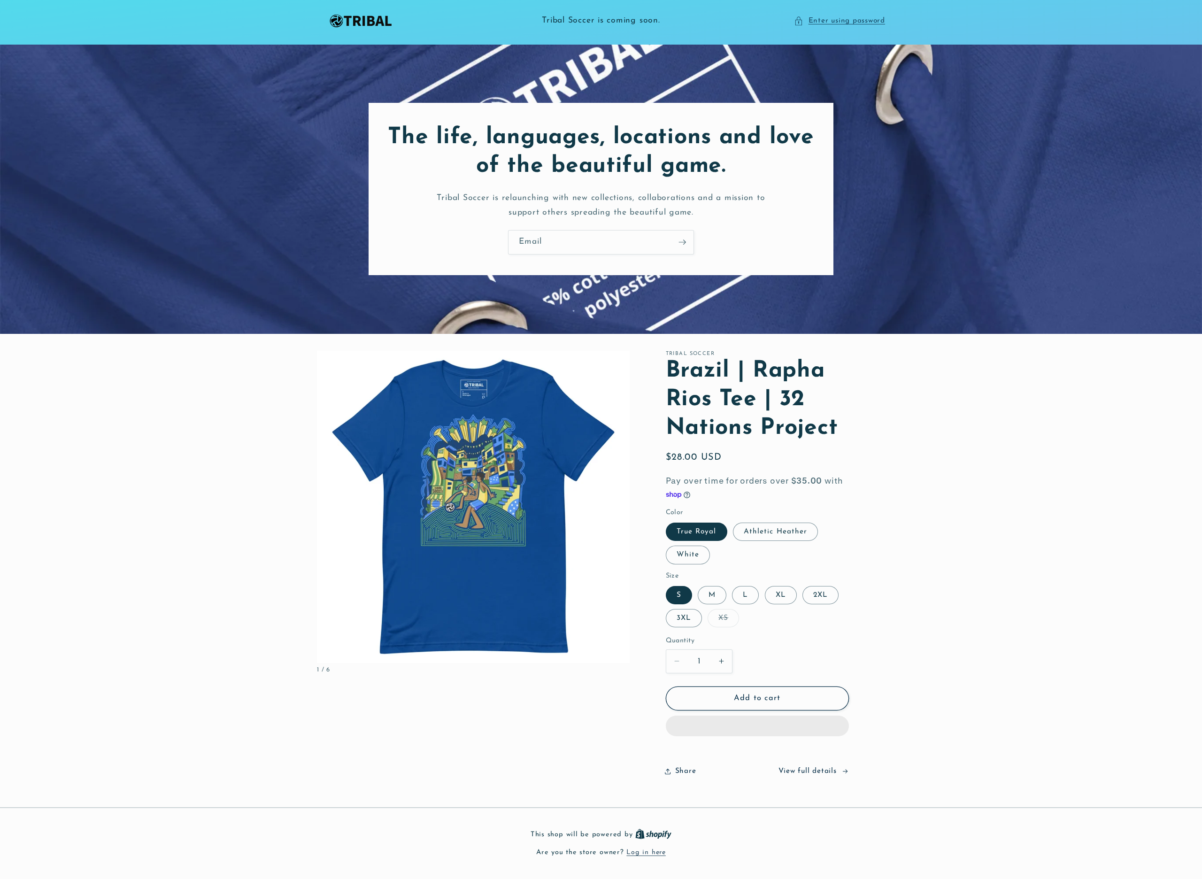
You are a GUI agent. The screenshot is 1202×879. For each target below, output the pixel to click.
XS (728, 620)
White (688, 554)
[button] (839, 21)
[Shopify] (653, 834)
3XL (684, 618)
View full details (807, 771)
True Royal (697, 531)
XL (781, 595)
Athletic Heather (776, 531)
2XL (820, 595)
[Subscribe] (682, 242)
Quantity (680, 640)
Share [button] (685, 771)
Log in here (645, 852)
